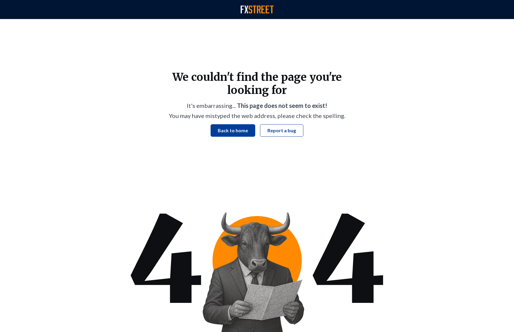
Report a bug (281, 130)
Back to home (233, 130)
